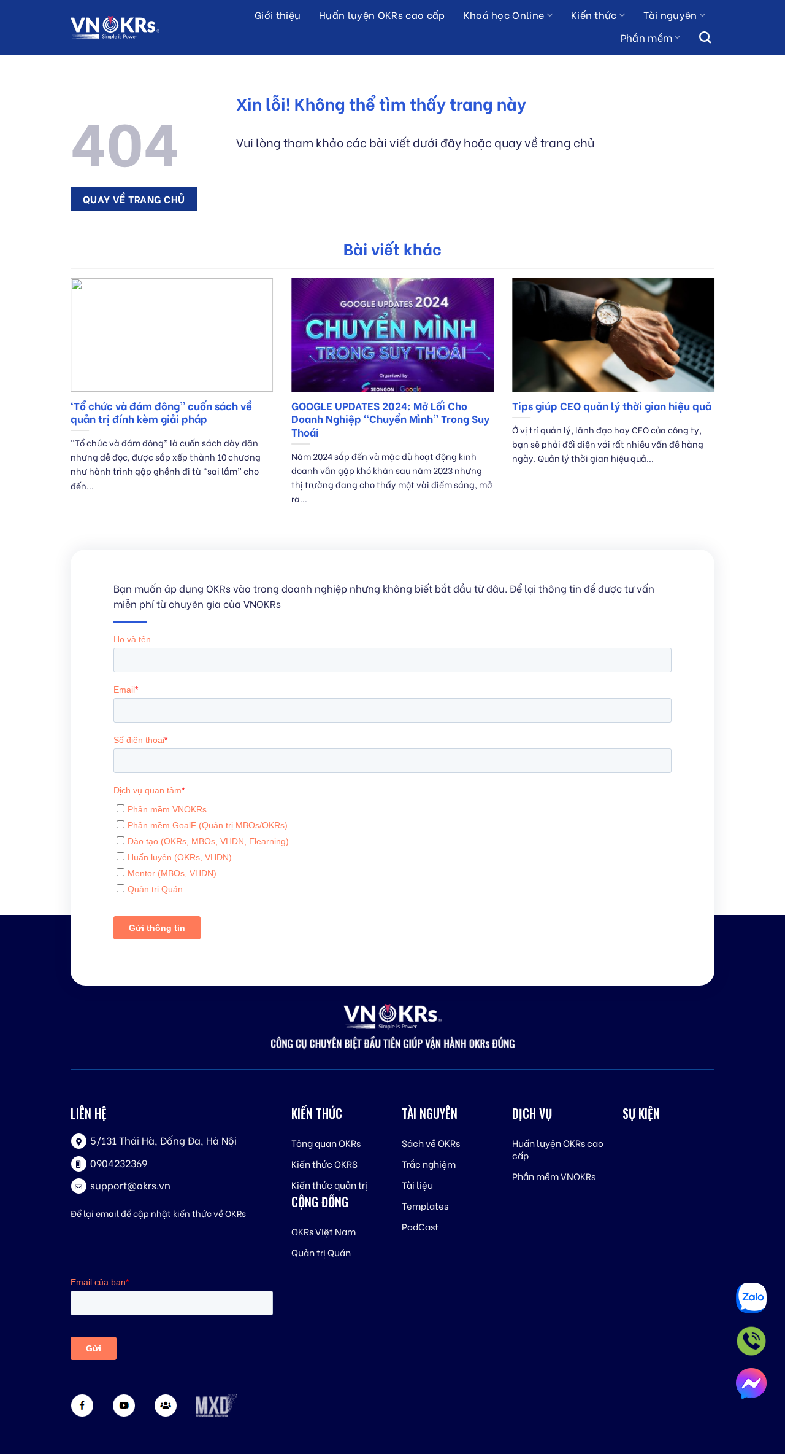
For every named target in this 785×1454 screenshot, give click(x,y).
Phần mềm (647, 37)
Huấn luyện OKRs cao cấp (382, 14)
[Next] (717, 406)
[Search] (704, 38)
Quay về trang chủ (134, 199)
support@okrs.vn (130, 1185)
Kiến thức (594, 14)
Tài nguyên (670, 14)
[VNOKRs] (126, 27)
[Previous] (68, 406)
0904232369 (118, 1163)
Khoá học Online (504, 14)
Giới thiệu (278, 14)
